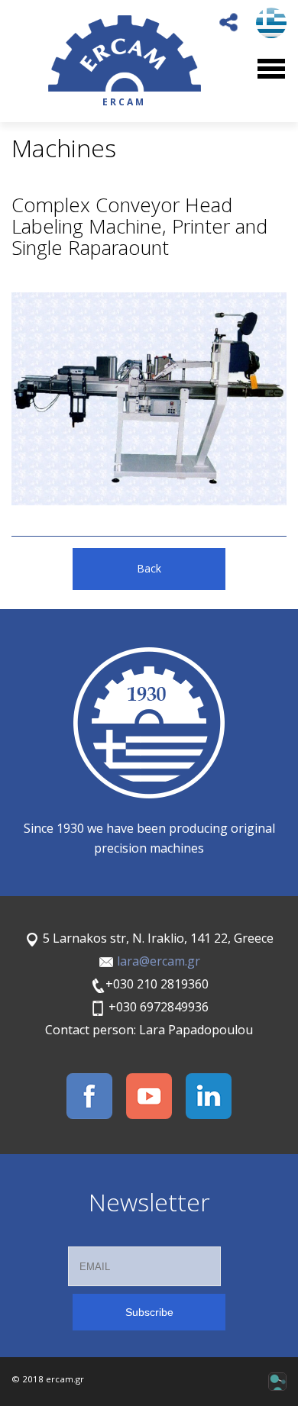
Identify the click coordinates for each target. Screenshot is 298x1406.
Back (149, 568)
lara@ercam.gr (158, 961)
